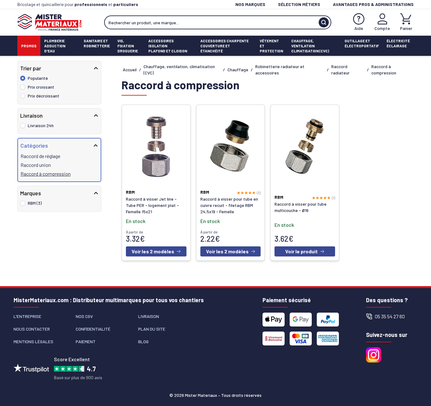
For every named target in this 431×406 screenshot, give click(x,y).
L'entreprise (27, 316)
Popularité (38, 78)
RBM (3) (35, 203)
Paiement (86, 341)
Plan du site (151, 329)
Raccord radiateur (340, 69)
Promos (29, 46)
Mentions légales (33, 341)
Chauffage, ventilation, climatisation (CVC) (179, 69)
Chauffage (237, 69)
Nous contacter (32, 329)
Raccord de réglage (40, 156)
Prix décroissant (43, 95)
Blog (143, 341)
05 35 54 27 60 (390, 316)
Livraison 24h (41, 125)
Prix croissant (41, 87)
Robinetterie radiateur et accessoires (279, 69)
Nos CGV (84, 316)
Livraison (148, 316)
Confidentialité (93, 329)
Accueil (130, 69)
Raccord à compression (46, 174)
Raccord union (36, 165)
